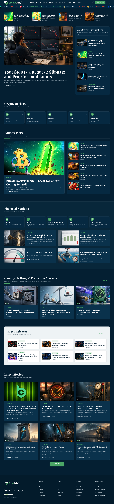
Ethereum (38, 2)
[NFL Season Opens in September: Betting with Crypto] (79, 344)
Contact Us (78, 495)
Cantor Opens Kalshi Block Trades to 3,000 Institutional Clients (39, 236)
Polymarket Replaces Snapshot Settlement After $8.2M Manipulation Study (20, 312)
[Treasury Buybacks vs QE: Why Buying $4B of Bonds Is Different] (93, 432)
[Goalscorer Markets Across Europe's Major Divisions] (79, 356)
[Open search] (92, 2)
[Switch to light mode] (108, 2)
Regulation (62, 2)
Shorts (74, 2)
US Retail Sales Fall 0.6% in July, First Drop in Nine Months (92, 236)
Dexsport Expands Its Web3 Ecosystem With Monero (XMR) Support (27, 356)
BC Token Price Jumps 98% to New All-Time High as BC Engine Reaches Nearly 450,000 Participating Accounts (21, 408)
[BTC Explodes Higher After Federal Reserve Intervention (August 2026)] (36, 16)
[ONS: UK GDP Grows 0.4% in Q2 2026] (14, 255)
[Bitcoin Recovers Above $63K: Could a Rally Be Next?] (73, 176)
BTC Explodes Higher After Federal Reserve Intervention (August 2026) (48, 17)
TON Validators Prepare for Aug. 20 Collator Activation (54, 448)
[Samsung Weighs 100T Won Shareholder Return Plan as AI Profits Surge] (82, 65)
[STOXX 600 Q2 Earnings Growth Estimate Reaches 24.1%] (21, 432)
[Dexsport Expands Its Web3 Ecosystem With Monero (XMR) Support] (12, 356)
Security (60, 486)
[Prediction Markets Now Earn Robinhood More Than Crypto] (93, 295)
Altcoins (44, 2)
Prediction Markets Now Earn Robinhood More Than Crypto (89, 311)
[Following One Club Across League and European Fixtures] (46, 356)
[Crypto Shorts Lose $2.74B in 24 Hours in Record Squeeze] (82, 76)
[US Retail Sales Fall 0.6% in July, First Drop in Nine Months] (68, 238)
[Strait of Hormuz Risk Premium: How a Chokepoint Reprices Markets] (68, 255)
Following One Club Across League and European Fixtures (61, 356)
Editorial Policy (79, 492)
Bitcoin (32, 2)
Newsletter (100, 2)
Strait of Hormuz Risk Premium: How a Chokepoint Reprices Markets (93, 253)
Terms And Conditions (81, 484)
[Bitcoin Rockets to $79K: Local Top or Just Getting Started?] (8, 16)
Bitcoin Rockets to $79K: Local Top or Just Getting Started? (21, 16)
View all (105, 280)
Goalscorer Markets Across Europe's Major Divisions (93, 356)
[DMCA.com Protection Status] (9, 494)
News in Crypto (98, 498)
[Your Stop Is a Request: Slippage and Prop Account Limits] (38, 45)
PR (58, 489)
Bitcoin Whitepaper (99, 486)
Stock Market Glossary (100, 495)
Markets (69, 2)
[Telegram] (18, 490)
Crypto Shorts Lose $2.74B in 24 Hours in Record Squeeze (97, 77)
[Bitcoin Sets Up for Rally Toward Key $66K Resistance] (89, 16)
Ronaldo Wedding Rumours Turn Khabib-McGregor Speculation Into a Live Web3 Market (56, 312)
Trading (41, 492)
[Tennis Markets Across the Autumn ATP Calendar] (46, 344)
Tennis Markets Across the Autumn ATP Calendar (60, 344)
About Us (78, 481)
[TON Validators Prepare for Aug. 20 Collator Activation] (57, 432)
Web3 (56, 2)
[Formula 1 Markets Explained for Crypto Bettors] (12, 344)
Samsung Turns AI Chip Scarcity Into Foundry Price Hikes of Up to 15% (90, 407)
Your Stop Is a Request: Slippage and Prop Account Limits (35, 74)
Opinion (59, 481)
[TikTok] (10, 490)
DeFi (40, 486)
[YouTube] (6, 490)
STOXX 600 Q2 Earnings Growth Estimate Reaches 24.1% (20, 448)
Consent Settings (99, 481)
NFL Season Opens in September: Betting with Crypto (95, 344)
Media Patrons (79, 489)
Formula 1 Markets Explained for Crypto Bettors (28, 344)
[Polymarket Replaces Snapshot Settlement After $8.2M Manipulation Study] (21, 295)
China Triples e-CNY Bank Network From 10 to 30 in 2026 (56, 407)
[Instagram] (14, 490)
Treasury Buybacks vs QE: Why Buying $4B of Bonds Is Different (92, 448)
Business (41, 498)
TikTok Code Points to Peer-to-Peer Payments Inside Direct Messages (97, 88)
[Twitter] (22, 490)
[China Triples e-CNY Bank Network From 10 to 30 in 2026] (57, 391)
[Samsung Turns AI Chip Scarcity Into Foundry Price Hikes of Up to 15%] (93, 391)
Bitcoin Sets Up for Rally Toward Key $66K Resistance (102, 16)
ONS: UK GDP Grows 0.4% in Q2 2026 (39, 252)
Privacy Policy (79, 486)
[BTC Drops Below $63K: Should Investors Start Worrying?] (73, 186)
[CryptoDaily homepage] (13, 2)
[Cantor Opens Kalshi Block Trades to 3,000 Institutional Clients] (14, 238)
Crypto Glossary (98, 492)
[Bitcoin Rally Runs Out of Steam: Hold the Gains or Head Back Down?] (63, 16)
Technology (42, 495)
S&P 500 (50, 2)
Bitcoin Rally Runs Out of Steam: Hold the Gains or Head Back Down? (75, 17)
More (79, 2)
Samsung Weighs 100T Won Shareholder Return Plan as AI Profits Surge (97, 65)
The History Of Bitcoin (100, 484)
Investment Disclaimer (100, 489)
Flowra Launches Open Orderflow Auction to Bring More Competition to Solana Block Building (96, 42)
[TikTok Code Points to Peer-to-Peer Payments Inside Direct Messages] (82, 88)
